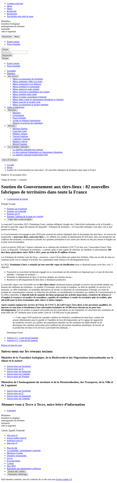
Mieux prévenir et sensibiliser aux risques (31, 92)
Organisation (18, 115)
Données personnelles (17, 455)
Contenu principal (15, 3)
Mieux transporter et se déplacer (27, 84)
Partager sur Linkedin (16, 211)
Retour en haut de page (11, 345)
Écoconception (13, 461)
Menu (9, 6)
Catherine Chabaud (21, 139)
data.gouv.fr (12, 443)
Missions (17, 113)
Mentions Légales (15, 453)
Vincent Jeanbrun (20, 136)
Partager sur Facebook (17, 209)
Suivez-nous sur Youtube (18, 376)
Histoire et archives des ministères (28, 123)
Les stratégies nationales (18, 147)
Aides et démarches (15, 107)
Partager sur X (13, 214)
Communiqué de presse (17, 199)
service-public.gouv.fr (16, 438)
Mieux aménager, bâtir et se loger (27, 81)
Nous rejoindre (13, 44)
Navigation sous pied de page (20, 16)
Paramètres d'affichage (17, 474)
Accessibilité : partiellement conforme (24, 450)
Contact (10, 463)
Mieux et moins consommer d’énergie (30, 97)
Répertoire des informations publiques (24, 468)
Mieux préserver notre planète (26, 89)
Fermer (5, 49)
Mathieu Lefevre (20, 141)
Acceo (10, 458)
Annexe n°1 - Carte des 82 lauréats (22, 338)
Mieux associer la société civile (26, 102)
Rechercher (12, 14)
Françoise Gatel (20, 131)
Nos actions (13, 76)
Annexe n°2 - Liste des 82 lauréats (22, 340)
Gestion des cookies (16, 471)
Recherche (11, 11)
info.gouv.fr (12, 435)
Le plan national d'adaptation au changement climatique (37, 152)
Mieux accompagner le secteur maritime (30, 104)
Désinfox (11, 73)
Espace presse (13, 41)
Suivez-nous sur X (15, 369)
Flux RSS (11, 466)
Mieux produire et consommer (26, 86)
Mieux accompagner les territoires (28, 79)
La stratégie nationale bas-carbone (28, 149)
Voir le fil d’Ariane (9, 160)
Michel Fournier (20, 144)
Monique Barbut (20, 128)
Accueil (10, 165)
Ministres (12, 126)
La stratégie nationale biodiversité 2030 (30, 155)
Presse (10, 167)
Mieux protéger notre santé (25, 94)
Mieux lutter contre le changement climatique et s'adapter (38, 99)
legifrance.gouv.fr (15, 440)
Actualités (11, 71)
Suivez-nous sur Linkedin (18, 374)
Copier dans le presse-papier (20, 219)
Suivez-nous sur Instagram (19, 371)
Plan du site (12, 448)
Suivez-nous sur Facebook (19, 366)
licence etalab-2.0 (64, 479)
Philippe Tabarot (20, 134)
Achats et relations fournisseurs (27, 120)
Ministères (12, 110)
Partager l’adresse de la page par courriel (25, 216)
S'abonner (11, 410)
